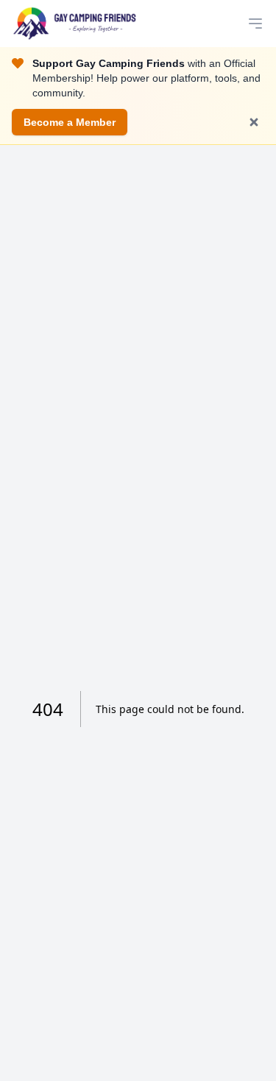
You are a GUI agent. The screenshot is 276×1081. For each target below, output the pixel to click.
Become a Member (70, 122)
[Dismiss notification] (254, 122)
